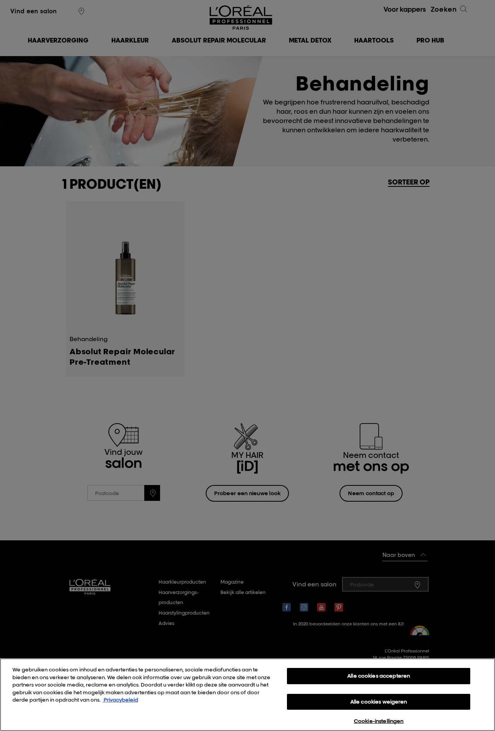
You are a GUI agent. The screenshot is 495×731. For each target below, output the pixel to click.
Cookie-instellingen (378, 721)
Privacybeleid (120, 700)
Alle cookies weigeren (378, 702)
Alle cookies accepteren (378, 676)
